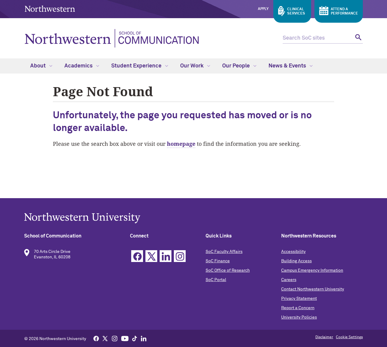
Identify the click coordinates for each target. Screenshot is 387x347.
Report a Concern (297, 308)
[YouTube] (124, 338)
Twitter (151, 256)
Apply (263, 9)
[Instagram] (114, 338)
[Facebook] (96, 338)
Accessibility (293, 252)
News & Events (287, 66)
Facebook (137, 256)
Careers (288, 280)
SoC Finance (218, 261)
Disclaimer (324, 337)
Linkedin (165, 256)
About (38, 66)
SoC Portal (216, 280)
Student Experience (137, 66)
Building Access (296, 261)
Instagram (180, 256)
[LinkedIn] (143, 338)
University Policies (299, 317)
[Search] (357, 38)
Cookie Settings (349, 337)
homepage (181, 143)
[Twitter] (105, 338)
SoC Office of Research (228, 270)
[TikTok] (134, 338)
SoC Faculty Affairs (224, 252)
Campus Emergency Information (312, 270)
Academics (79, 66)
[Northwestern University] (193, 218)
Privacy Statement (299, 298)
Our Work (192, 66)
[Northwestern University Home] (50, 8)
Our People (236, 66)
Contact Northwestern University (312, 289)
